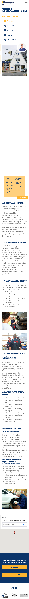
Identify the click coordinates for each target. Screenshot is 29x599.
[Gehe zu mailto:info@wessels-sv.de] (14, 575)
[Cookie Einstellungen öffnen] (3, 597)
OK (23, 524)
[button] (22, 197)
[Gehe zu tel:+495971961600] (14, 567)
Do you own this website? (8, 524)
